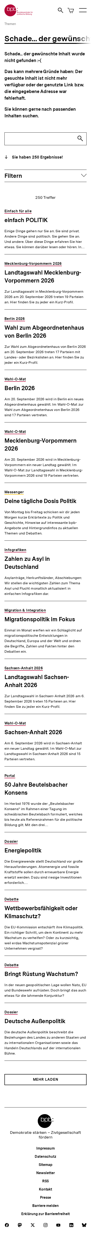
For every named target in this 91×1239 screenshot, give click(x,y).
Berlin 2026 (19, 388)
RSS (45, 1181)
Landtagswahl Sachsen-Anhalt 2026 (36, 681)
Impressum (45, 1148)
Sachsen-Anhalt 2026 (33, 732)
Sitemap (45, 1165)
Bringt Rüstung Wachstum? (41, 973)
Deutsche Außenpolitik (34, 1021)
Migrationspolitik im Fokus (39, 619)
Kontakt (45, 1189)
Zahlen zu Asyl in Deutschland (27, 562)
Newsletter (45, 1173)
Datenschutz (45, 1156)
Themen (10, 24)
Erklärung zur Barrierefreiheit (45, 1214)
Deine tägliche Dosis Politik (40, 501)
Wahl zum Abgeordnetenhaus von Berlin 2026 (44, 331)
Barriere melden (45, 1206)
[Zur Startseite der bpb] (18, 15)
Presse (45, 1197)
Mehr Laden (45, 1079)
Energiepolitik (22, 850)
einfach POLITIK (26, 220)
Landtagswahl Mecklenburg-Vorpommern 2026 (42, 276)
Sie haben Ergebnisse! (37, 157)
